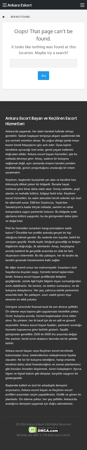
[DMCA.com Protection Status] (44, 429)
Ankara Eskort (19, 5)
